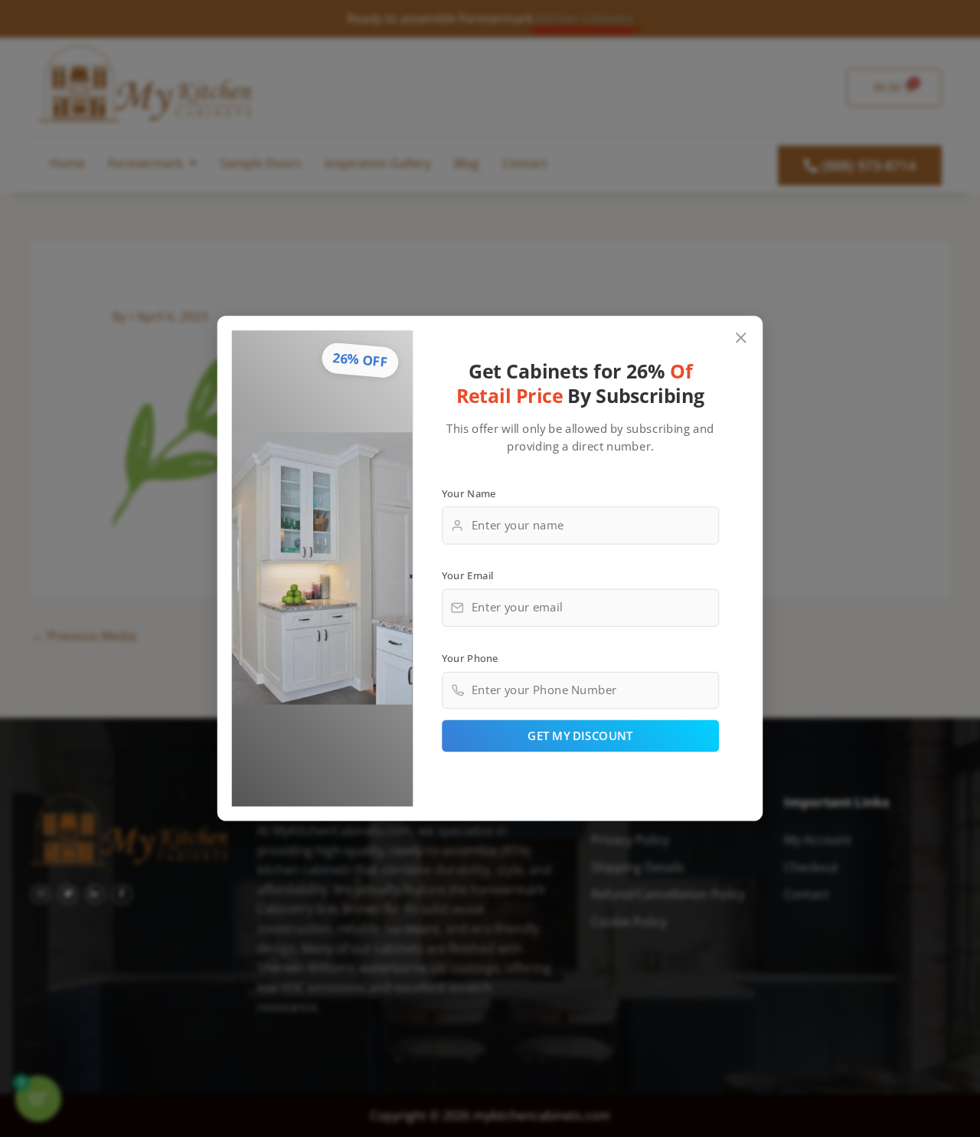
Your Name (469, 493)
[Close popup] (741, 338)
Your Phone (470, 657)
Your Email (468, 575)
